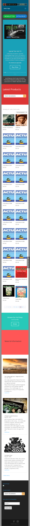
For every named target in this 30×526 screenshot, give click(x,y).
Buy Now (15, 67)
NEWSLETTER (9, 16)
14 (21, 72)
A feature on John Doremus (11, 416)
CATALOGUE (21, 16)
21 (18, 307)
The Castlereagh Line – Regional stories (14, 376)
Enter (15, 324)
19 (14, 307)
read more (6, 393)
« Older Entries (6, 475)
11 (17, 72)
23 (22, 307)
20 (16, 307)
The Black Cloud (8, 455)
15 (22, 72)
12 (18, 72)
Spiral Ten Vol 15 (15, 51)
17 (25, 72)
